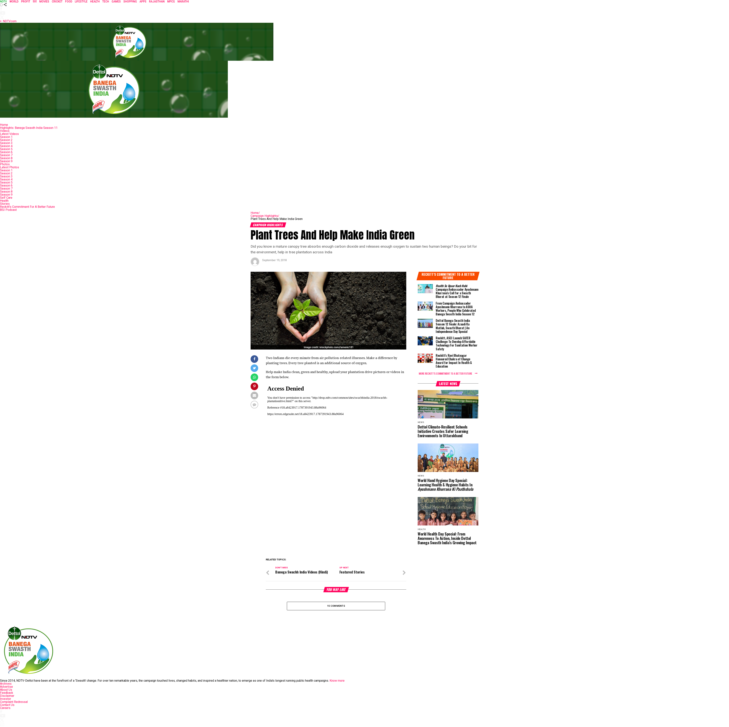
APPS (143, 1)
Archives (6, 683)
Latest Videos (9, 134)
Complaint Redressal (14, 702)
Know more (337, 680)
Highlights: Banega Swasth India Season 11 (29, 128)
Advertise (6, 686)
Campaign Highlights (265, 216)
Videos (4, 131)
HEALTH (95, 1)
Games (116, 1)
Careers (5, 708)
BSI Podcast (8, 210)
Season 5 (6, 149)
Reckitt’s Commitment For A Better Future (27, 207)
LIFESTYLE (81, 1)
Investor (5, 699)
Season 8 (6, 158)
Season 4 (6, 146)
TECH (105, 1)
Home (4, 125)
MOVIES (44, 1)
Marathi (183, 1)
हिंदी (35, 1)
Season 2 (6, 140)
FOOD (68, 1)
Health (4, 200)
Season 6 (6, 152)
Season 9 (6, 161)
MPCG (171, 1)
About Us (6, 690)
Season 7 (6, 155)
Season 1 (6, 137)
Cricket (57, 1)
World (13, 1)
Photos (5, 164)
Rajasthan (157, 1)
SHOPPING (130, 1)
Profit (25, 1)
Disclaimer (7, 696)
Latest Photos (9, 167)
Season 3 (6, 143)
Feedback (6, 693)
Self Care (6, 197)
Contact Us (7, 705)
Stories (5, 204)
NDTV (3, 1)
